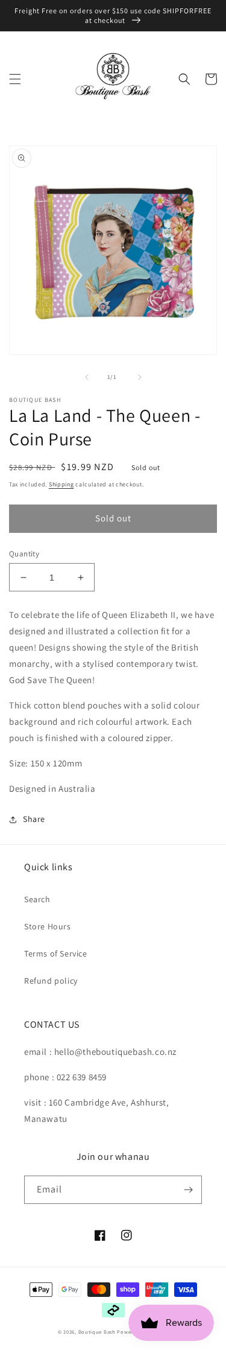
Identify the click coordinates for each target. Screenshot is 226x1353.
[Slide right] (140, 377)
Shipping (61, 484)
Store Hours (47, 926)
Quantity (24, 554)
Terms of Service (55, 953)
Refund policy (51, 980)
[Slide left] (87, 377)
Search (37, 899)
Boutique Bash (97, 1331)
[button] (15, 79)
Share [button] (34, 818)
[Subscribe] (188, 1190)
